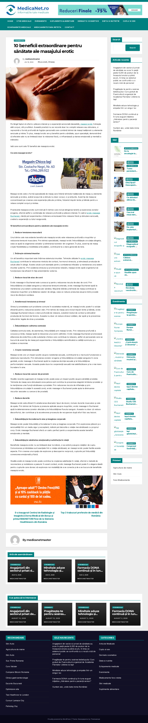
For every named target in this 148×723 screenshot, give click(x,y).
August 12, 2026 (53, 618)
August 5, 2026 (87, 618)
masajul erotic (86, 124)
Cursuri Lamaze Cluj (15, 700)
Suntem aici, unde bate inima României (69, 687)
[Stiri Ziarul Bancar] (56, 490)
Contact (69, 27)
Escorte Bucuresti (14, 683)
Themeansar (95, 719)
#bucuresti (42, 62)
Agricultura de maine (122, 468)
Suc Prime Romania (14, 661)
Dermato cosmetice (88, 21)
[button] (140, 24)
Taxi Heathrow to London (17, 695)
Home (10, 21)
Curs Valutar (11, 666)
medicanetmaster (32, 59)
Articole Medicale (131, 148)
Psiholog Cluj (11, 706)
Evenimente (40, 21)
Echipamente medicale (19, 27)
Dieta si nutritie (110, 21)
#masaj (51, 62)
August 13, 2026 (19, 618)
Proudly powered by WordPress (59, 719)
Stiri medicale (24, 21)
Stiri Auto (117, 474)
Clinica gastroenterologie (17, 678)
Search (116, 39)
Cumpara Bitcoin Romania (17, 672)
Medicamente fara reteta (47, 27)
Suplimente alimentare (62, 21)
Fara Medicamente (121, 480)
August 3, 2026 (121, 618)
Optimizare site (12, 689)
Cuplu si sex (129, 21)
